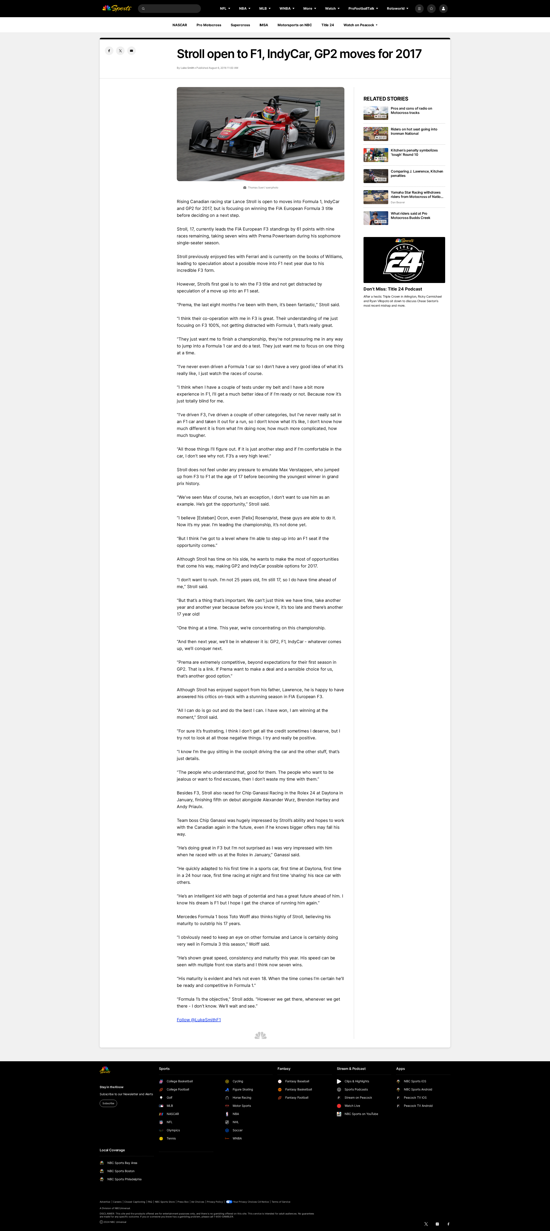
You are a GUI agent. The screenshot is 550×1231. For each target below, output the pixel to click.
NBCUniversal (122, 1208)
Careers (117, 1201)
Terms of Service (281, 1201)
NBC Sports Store (165, 1201)
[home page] (116, 9)
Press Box (183, 1201)
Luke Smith (187, 67)
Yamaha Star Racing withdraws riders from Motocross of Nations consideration (418, 194)
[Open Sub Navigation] (229, 8)
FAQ (150, 1201)
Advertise (105, 1201)
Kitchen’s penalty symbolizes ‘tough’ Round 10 (414, 152)
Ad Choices (197, 1201)
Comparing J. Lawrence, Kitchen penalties (417, 173)
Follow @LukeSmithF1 (199, 1019)
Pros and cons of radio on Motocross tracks (411, 110)
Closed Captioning (134, 1201)
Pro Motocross (209, 25)
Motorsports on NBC (295, 25)
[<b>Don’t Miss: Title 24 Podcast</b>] (404, 260)
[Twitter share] (120, 50)
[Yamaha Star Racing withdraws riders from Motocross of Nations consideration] (376, 197)
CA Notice (263, 1201)
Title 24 (327, 25)
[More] (419, 8)
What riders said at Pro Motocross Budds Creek (410, 215)
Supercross (240, 25)
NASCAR (180, 25)
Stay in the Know (112, 1087)
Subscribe (108, 1103)
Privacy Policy (215, 1201)
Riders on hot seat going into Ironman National (414, 131)
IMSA (264, 25)
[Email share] (131, 50)
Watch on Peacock (359, 25)
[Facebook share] (109, 50)
